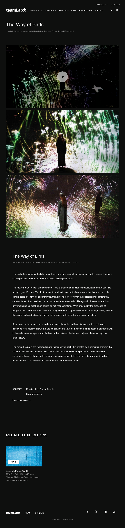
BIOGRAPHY (102, 5)
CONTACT (115, 5)
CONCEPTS (63, 10)
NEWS (27, 513)
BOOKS (74, 10)
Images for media (20, 400)
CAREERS (39, 513)
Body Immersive (34, 394)
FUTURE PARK (86, 10)
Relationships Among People (40, 389)
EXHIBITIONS (50, 10)
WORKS (33, 10)
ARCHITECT (100, 10)
